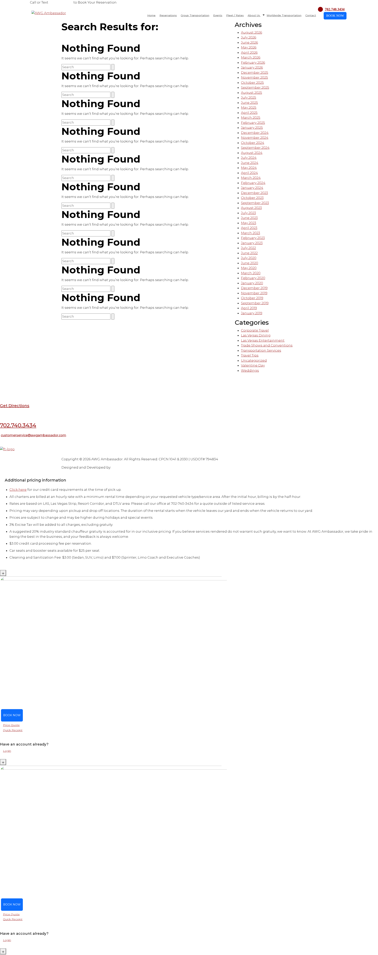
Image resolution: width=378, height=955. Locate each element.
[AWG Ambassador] (49, 13)
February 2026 (253, 62)
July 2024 (249, 158)
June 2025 (249, 103)
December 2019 (254, 288)
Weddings (250, 370)
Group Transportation (195, 15)
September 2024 (255, 148)
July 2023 (248, 213)
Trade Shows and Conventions (267, 345)
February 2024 (253, 183)
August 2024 (251, 153)
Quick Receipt (12, 730)
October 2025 (252, 83)
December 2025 (254, 72)
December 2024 (255, 133)
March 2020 (250, 273)
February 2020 (253, 278)
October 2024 (252, 143)
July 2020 (248, 258)
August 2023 (251, 208)
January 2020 (252, 283)
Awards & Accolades (58, 454)
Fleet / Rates (235, 15)
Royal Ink (119, 467)
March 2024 (251, 178)
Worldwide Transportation (284, 15)
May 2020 (249, 268)
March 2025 (250, 117)
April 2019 (249, 308)
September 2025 (255, 87)
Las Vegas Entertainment (262, 340)
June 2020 (249, 263)
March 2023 (250, 233)
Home (151, 15)
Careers (78, 454)
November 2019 (254, 293)
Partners (38, 454)
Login (7, 751)
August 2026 (251, 32)
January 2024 (252, 188)
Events (217, 15)
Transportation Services (261, 350)
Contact (310, 15)
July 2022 (248, 248)
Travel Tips (249, 355)
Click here (18, 490)
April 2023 (249, 228)
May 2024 (249, 168)
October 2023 (252, 198)
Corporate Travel (255, 330)
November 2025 (254, 77)
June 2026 (249, 42)
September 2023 (255, 203)
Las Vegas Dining (256, 335)
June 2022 (249, 253)
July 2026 (248, 37)
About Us (254, 15)
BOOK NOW (335, 15)
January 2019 (251, 313)
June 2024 (249, 163)
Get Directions (14, 405)
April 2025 (249, 113)
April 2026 (249, 52)
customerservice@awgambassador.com (33, 435)
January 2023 (252, 243)
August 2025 (251, 93)
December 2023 (254, 193)
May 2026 (248, 47)
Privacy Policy (94, 454)
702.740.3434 (61, 2)
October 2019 (252, 298)
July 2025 (248, 97)
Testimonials (23, 454)
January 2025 (252, 128)
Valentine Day (253, 365)
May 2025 (248, 107)
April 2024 (249, 173)
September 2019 (255, 303)
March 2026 (250, 57)
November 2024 (254, 138)
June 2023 (249, 218)
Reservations (168, 15)
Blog (3, 454)
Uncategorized (254, 360)
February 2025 (253, 123)
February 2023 (253, 238)
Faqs (10, 454)
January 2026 (252, 67)
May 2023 (248, 223)
